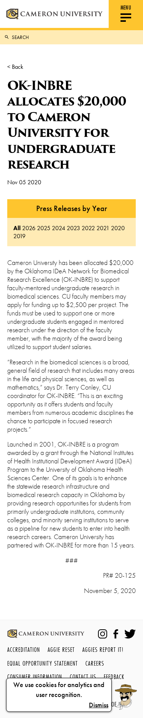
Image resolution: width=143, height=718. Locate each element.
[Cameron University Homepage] (54, 13)
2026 (28, 228)
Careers (94, 663)
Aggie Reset (61, 649)
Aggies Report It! (103, 649)
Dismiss (98, 705)
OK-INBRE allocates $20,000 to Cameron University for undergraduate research (66, 125)
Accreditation (23, 649)
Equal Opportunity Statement (42, 663)
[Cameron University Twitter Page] (130, 633)
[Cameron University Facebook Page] (115, 633)
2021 (102, 228)
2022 (88, 228)
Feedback (114, 676)
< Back (15, 67)
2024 (58, 228)
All (17, 228)
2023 (73, 228)
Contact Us (83, 676)
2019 (19, 236)
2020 (118, 228)
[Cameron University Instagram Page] (102, 633)
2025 (43, 228)
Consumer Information (34, 676)
